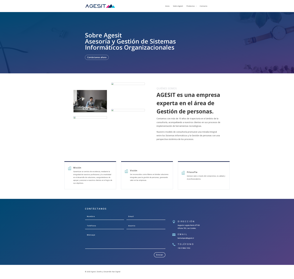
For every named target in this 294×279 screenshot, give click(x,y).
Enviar (159, 248)
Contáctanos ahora (96, 51)
